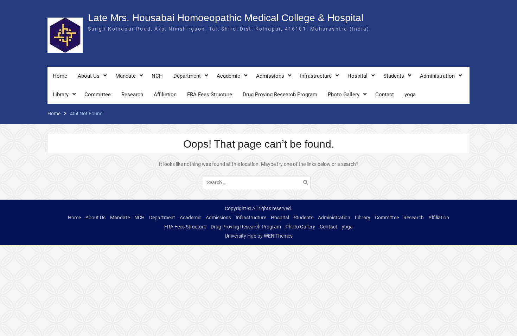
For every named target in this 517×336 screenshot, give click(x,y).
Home (60, 76)
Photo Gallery (343, 94)
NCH (157, 76)
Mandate (125, 76)
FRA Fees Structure (209, 94)
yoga (410, 94)
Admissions (270, 76)
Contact (384, 94)
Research (132, 94)
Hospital (357, 76)
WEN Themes (278, 236)
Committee (97, 94)
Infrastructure (316, 76)
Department (187, 76)
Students (393, 76)
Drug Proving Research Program (280, 94)
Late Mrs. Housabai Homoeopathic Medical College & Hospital (225, 17)
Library (61, 94)
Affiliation (165, 94)
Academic (228, 76)
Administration (437, 76)
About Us (89, 76)
